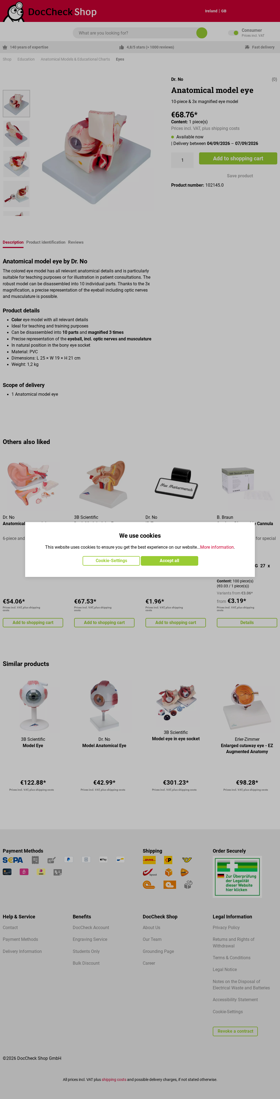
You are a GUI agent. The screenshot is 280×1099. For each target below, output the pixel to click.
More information (217, 547)
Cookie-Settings (111, 560)
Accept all (169, 560)
